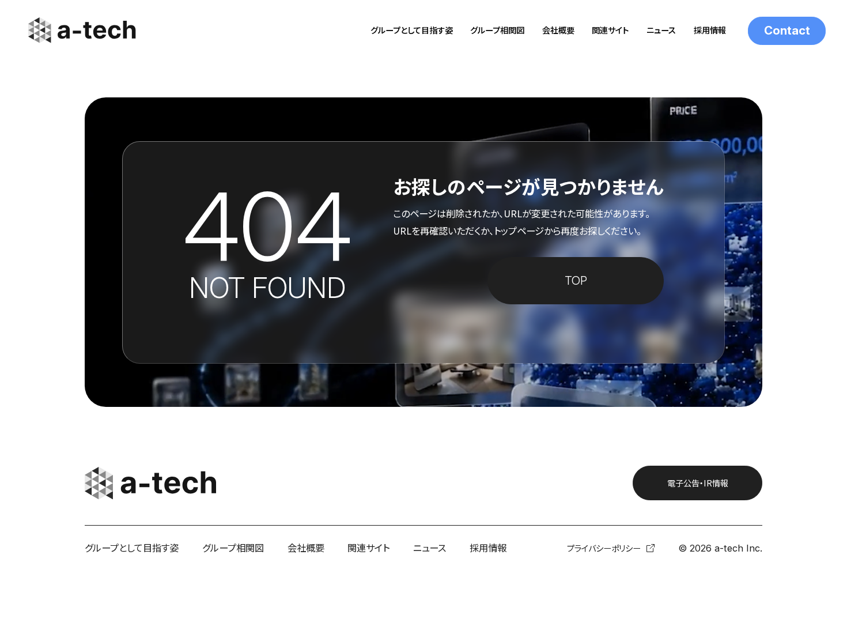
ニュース (661, 30)
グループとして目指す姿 (411, 30)
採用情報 (710, 30)
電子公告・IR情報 (697, 483)
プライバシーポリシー (604, 548)
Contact (787, 30)
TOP (576, 280)
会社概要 (558, 30)
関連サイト (610, 30)
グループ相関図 (497, 30)
